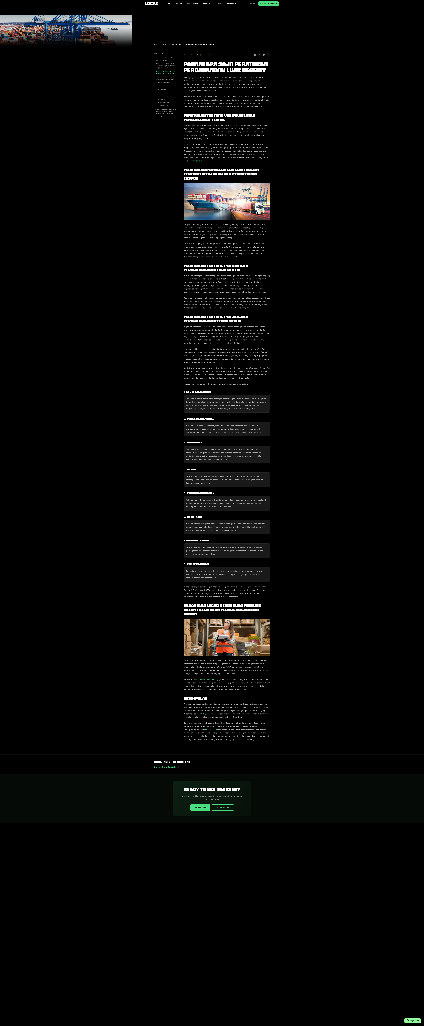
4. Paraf (160, 92)
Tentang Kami (191, 4)
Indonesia (163, 44)
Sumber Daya (207, 4)
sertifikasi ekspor (197, 161)
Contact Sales (223, 807)
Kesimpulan (159, 117)
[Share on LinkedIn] (255, 55)
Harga (220, 4)
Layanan (167, 4)
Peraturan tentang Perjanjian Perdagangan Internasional (165, 78)
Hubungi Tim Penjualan (268, 4)
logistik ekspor (211, 729)
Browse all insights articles (165, 767)
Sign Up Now (200, 807)
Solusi (178, 4)
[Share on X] (259, 55)
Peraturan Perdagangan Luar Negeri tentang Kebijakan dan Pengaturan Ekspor (165, 66)
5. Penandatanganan (164, 96)
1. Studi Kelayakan (163, 82)
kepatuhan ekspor (211, 714)
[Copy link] (268, 55)
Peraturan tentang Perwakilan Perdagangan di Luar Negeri (165, 72)
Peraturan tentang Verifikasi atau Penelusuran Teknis (165, 59)
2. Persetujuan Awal (164, 86)
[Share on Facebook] (264, 55)
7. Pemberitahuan (163, 102)
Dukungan (230, 4)
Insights (171, 44)
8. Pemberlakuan (163, 106)
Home (156, 44)
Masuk (252, 4)
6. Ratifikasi (162, 99)
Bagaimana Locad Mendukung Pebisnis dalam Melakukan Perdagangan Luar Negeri (165, 111)
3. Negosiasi (162, 89)
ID (243, 4)
